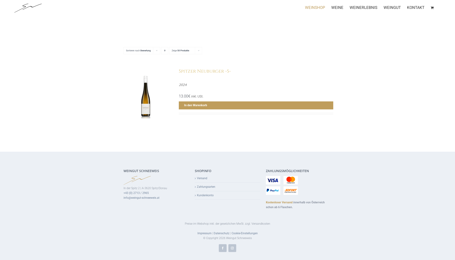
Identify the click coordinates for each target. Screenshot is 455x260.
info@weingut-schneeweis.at (141, 197)
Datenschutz (221, 233)
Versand (202, 178)
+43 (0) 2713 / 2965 (136, 193)
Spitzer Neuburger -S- (205, 71)
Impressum (204, 233)
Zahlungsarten (206, 186)
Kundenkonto (205, 195)
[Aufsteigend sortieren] (164, 50)
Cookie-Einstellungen (245, 233)
